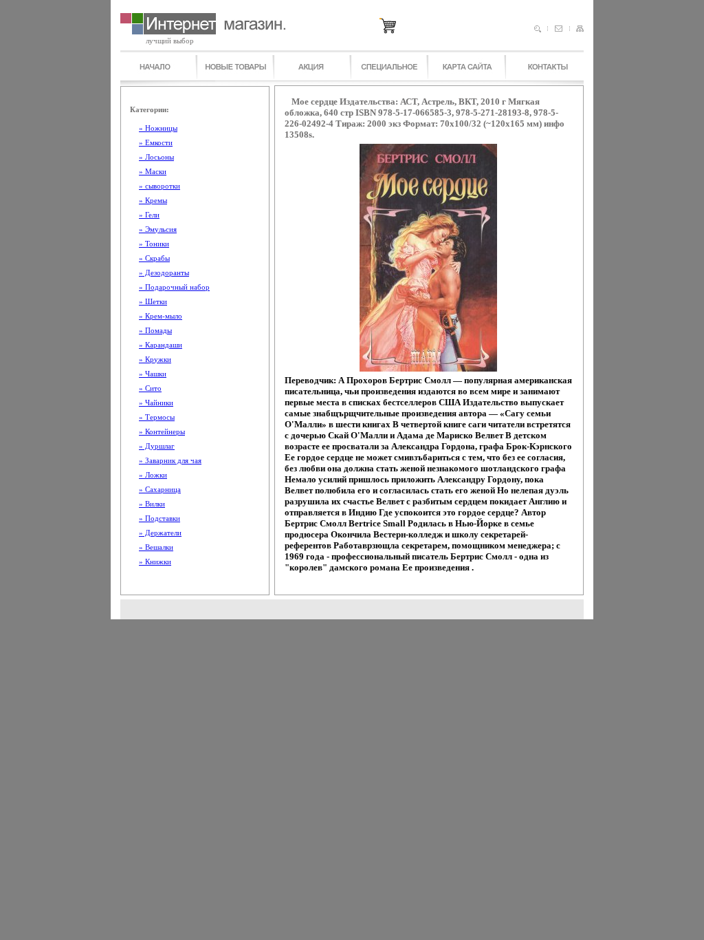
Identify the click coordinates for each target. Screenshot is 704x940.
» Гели (149, 215)
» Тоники (154, 243)
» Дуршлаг (157, 446)
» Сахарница (160, 489)
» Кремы (153, 200)
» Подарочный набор (174, 287)
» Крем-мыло (160, 316)
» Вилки (152, 504)
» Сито (150, 388)
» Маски (152, 171)
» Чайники (156, 402)
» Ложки (153, 475)
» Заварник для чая (170, 460)
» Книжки (155, 561)
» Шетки (153, 301)
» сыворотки (159, 186)
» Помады (155, 330)
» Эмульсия (158, 229)
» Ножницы (158, 128)
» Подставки (159, 518)
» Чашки (152, 374)
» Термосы (157, 417)
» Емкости (156, 142)
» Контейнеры (162, 431)
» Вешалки (156, 547)
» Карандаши (160, 345)
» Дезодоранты (164, 272)
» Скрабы (154, 258)
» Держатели (160, 532)
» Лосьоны (156, 157)
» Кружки (155, 359)
